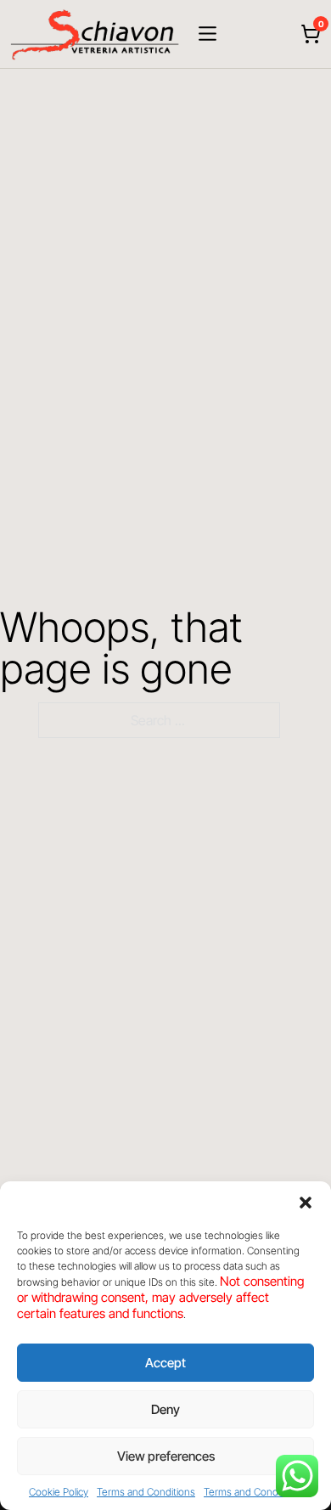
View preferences (166, 1456)
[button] (305, 1202)
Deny (165, 1409)
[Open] (207, 33)
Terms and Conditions (146, 1491)
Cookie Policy (58, 1491)
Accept (165, 1363)
